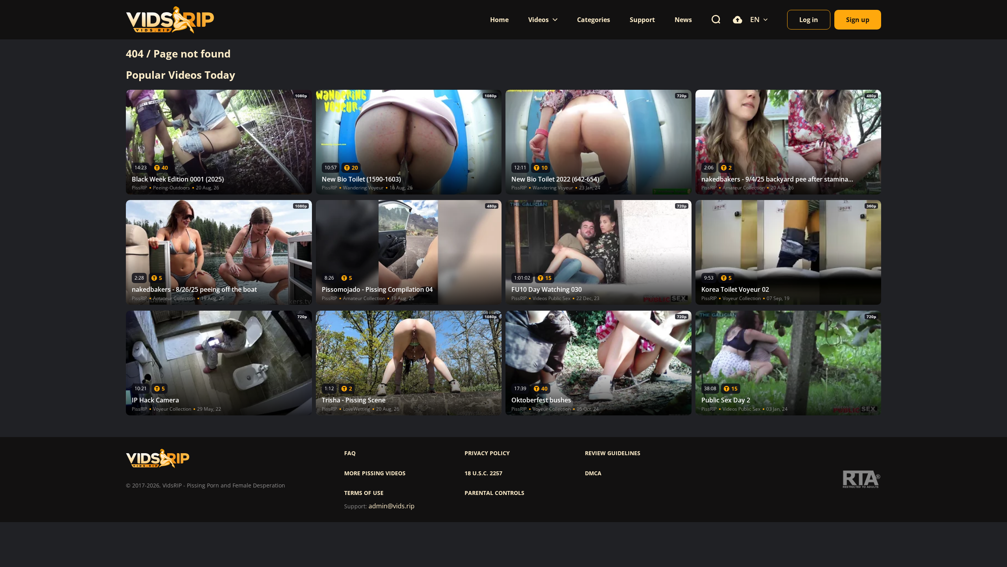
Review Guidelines (612, 453)
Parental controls (494, 493)
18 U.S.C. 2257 (483, 473)
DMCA (593, 473)
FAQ (350, 453)
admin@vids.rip (392, 506)
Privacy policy (487, 453)
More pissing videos (375, 473)
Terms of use (364, 493)
